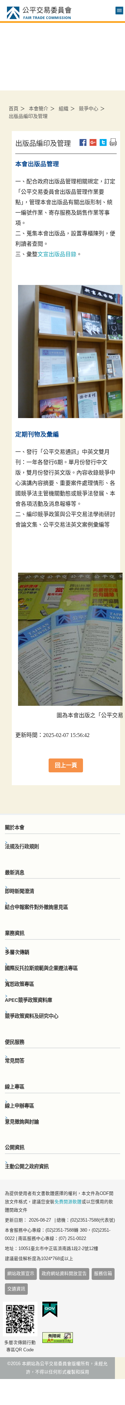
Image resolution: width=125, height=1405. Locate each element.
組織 (63, 108)
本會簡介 (38, 108)
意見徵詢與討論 (22, 1122)
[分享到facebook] (83, 142)
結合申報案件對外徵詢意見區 (36, 907)
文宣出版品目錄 (57, 254)
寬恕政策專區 (19, 984)
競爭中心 (88, 108)
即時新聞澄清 (19, 891)
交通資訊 (16, 1288)
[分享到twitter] (103, 142)
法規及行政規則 (22, 846)
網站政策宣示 (20, 1273)
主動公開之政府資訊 (27, 1166)
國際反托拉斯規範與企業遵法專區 (41, 968)
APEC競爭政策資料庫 (28, 1000)
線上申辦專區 (19, 1106)
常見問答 (14, 1061)
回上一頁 (66, 765)
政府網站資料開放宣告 (64, 1273)
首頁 (13, 108)
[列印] (113, 142)
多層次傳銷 (17, 952)
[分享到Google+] (93, 142)
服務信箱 (103, 1273)
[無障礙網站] (57, 1338)
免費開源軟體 (68, 1201)
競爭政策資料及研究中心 (31, 1016)
